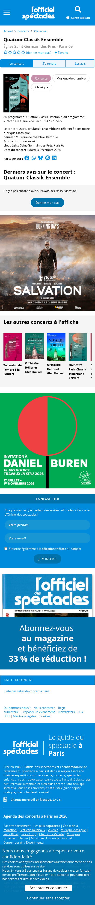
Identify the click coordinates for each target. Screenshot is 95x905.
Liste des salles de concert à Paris (26, 691)
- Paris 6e (38, 46)
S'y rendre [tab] (49, 63)
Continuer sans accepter (48, 898)
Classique (23, 133)
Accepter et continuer (48, 887)
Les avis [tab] (80, 63)
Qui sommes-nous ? (17, 708)
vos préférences (17, 875)
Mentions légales (24, 716)
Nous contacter (44, 708)
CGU (6, 716)
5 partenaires (33, 870)
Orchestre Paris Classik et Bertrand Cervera (77, 371)
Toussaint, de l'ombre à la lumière (12, 369)
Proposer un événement (38, 712)
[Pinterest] (48, 158)
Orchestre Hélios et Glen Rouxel (33, 367)
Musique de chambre (30, 137)
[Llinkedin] (54, 158)
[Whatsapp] (34, 158)
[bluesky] (40, 158)
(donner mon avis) (38, 53)
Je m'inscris (47, 559)
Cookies (44, 716)
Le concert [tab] (16, 63)
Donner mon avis (47, 203)
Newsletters (66, 712)
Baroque (52, 137)
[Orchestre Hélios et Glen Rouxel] (34, 346)
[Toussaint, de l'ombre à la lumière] (12, 347)
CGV (80, 712)
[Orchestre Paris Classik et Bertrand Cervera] (78, 347)
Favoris (62, 53)
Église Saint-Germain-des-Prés (32, 145)
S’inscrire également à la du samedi (45, 549)
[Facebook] (27, 158)
